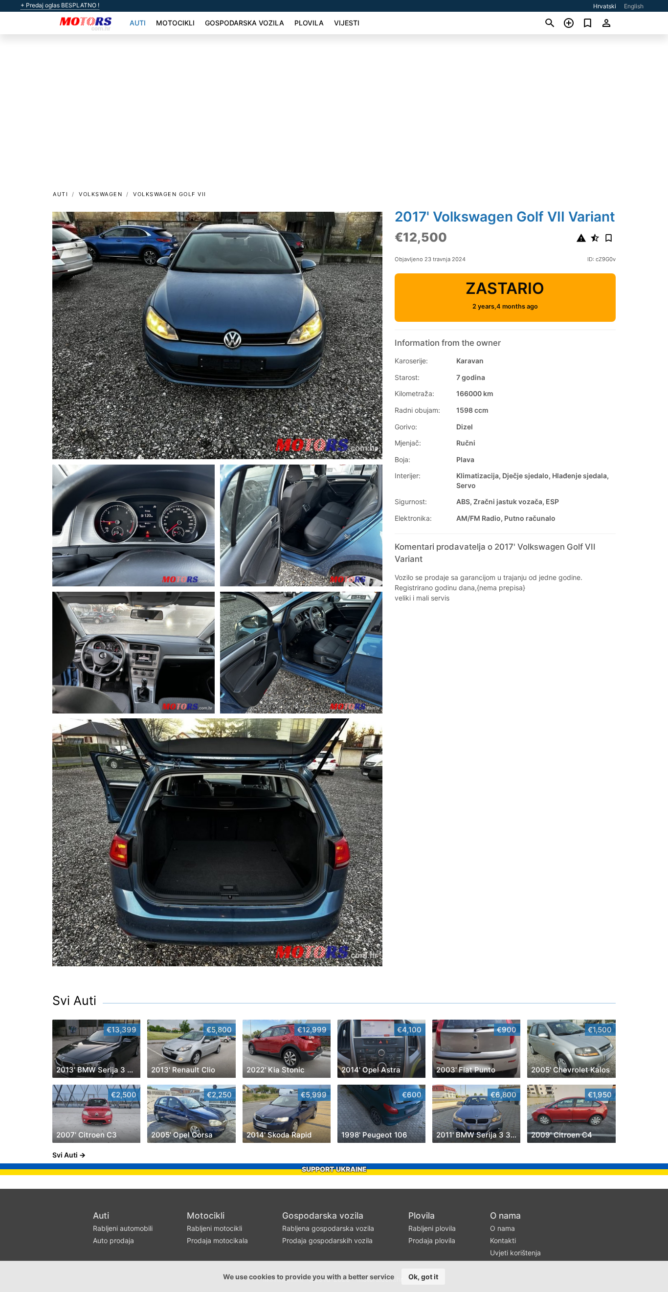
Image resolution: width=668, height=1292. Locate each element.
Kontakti (503, 1240)
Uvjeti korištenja (515, 1252)
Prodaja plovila (431, 1240)
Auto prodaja (113, 1240)
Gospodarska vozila (244, 23)
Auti (138, 23)
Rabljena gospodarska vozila (328, 1228)
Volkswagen (100, 194)
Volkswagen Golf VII (169, 194)
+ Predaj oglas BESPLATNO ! (60, 5)
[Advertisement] (334, 115)
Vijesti (346, 23)
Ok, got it (423, 1276)
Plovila (309, 23)
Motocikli (175, 23)
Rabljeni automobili (123, 1228)
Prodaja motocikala (217, 1240)
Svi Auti (74, 1000)
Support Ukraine (334, 1169)
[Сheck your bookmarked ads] (587, 23)
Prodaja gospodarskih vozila (327, 1240)
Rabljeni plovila (432, 1228)
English (634, 6)
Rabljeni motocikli (214, 1228)
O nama (505, 1215)
